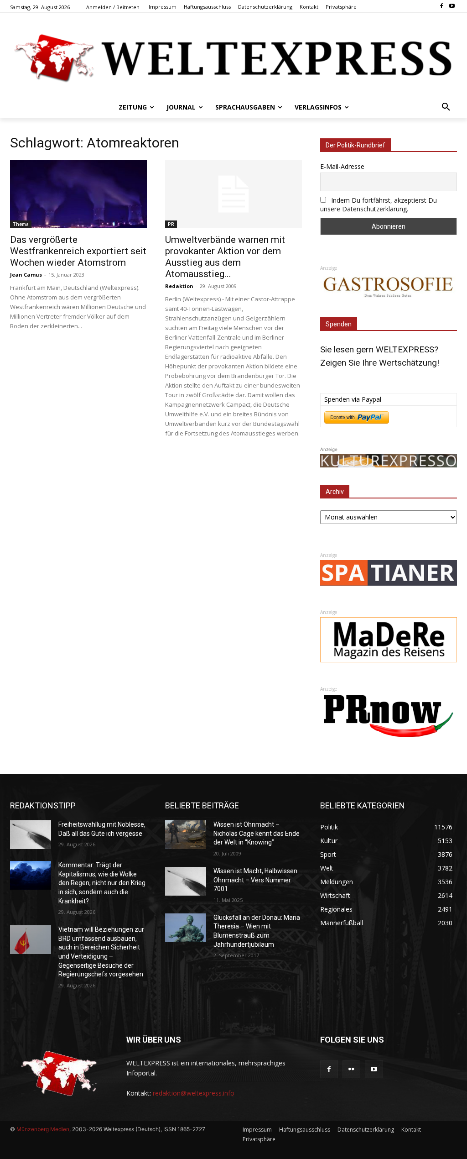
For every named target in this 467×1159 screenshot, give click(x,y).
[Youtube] (451, 6)
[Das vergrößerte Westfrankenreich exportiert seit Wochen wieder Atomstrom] (78, 194)
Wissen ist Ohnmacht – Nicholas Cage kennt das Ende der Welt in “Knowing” (256, 833)
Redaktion (179, 286)
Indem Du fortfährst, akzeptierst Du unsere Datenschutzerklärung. (378, 204)
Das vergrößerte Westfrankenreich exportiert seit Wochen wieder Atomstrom (78, 251)
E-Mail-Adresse (342, 166)
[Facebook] (441, 6)
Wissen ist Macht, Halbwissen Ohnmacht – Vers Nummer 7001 (255, 879)
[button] (446, 107)
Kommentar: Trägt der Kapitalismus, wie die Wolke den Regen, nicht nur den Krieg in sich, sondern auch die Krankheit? (101, 882)
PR (171, 224)
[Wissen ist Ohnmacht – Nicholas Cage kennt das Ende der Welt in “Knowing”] (185, 834)
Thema (21, 224)
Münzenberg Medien (42, 1129)
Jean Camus (26, 274)
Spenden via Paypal (352, 399)
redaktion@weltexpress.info (193, 1093)
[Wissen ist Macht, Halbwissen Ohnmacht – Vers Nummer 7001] (185, 881)
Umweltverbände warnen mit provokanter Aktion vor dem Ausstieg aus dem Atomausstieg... (225, 256)
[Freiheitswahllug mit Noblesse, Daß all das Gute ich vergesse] (30, 834)
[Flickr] (351, 1069)
